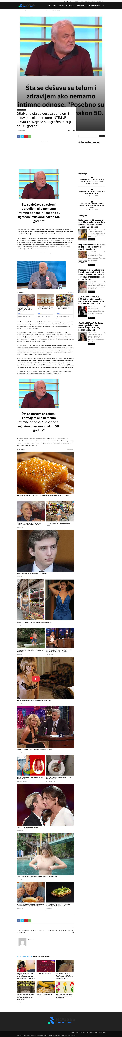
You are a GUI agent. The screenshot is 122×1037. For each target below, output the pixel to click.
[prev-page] (18, 1003)
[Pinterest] (26, 136)
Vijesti (61, 5)
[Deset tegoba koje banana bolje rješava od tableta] (46, 987)
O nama (81, 1)
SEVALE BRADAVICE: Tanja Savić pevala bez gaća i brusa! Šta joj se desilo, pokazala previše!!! (90, 326)
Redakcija (88, 183)
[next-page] (20, 1003)
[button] (103, 6)
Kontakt (76, 1)
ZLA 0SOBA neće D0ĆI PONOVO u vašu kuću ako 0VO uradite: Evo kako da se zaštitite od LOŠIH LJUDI (91, 300)
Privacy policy (100, 1)
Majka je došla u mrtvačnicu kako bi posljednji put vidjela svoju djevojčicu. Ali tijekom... (92, 205)
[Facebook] (18, 136)
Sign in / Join (66, 1)
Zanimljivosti (80, 5)
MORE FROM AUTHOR (41, 956)
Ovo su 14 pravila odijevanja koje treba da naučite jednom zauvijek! (30, 931)
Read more (91, 239)
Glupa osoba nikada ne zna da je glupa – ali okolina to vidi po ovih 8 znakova (91, 246)
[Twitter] (22, 136)
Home (71, 1)
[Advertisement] (46, 154)
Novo (54, 5)
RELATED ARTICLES (24, 956)
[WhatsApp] (29, 136)
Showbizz (69, 5)
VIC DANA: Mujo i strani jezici (44, 973)
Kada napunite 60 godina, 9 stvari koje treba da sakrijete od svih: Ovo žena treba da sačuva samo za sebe (91, 223)
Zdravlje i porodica (93, 5)
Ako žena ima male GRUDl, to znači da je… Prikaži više (61, 931)
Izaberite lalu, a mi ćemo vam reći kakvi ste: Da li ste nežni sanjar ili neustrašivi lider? (64, 996)
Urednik (30, 940)
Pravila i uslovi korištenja (89, 1)
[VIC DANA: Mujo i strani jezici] (46, 966)
